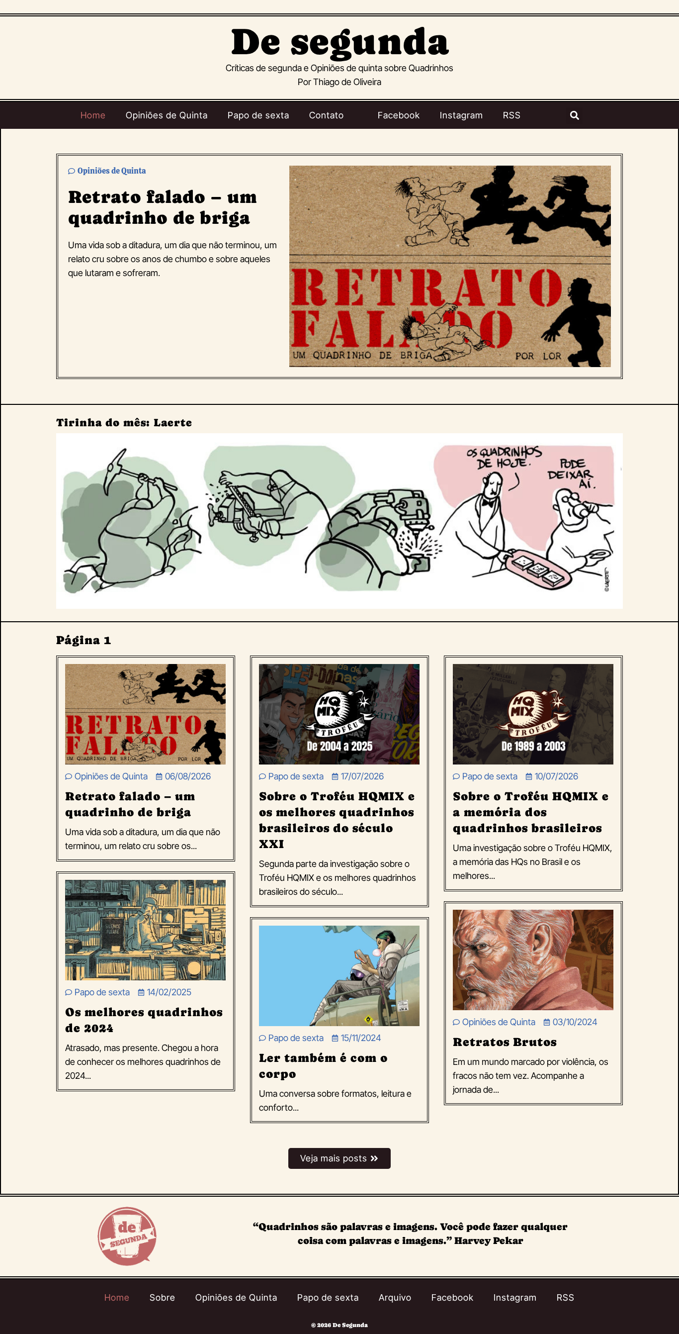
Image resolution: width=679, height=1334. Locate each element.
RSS (512, 115)
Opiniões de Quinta (167, 115)
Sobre (162, 1297)
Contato (326, 115)
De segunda (339, 41)
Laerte (173, 422)
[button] (574, 115)
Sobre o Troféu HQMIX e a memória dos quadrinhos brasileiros (531, 812)
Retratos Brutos (505, 1041)
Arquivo (395, 1297)
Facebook (399, 115)
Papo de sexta (258, 115)
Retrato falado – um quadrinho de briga (162, 207)
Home (93, 115)
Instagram (461, 115)
